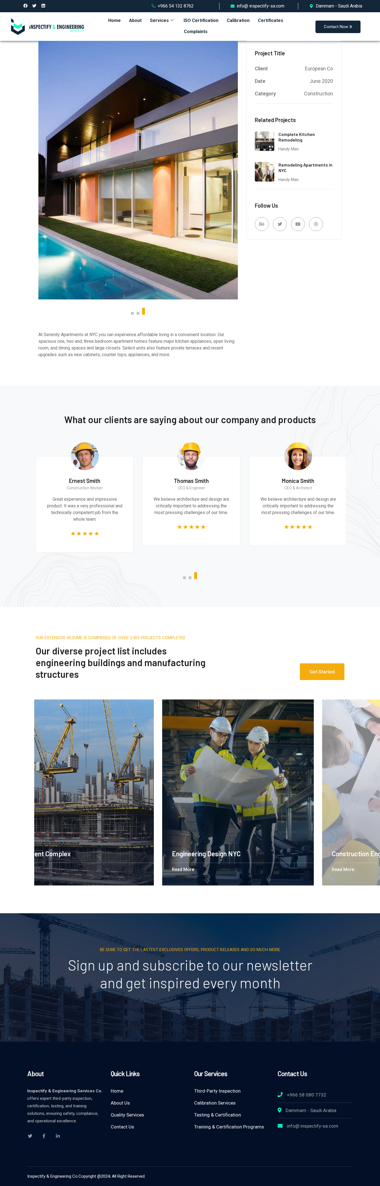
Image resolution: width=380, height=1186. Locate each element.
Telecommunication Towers (286, 854)
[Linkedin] (43, 5)
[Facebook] (25, 5)
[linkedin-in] (58, 1136)
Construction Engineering (123, 854)
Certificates (270, 20)
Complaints (196, 31)
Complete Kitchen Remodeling (296, 137)
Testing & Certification (217, 1115)
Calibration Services (215, 1103)
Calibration (238, 20)
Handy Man (288, 149)
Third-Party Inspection (217, 1091)
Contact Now (336, 26)
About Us (120, 1103)
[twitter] (30, 1136)
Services (159, 20)
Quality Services (127, 1115)
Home (114, 20)
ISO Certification (201, 20)
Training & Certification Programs (229, 1127)
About (135, 20)
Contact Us (122, 1127)
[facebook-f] (44, 1136)
